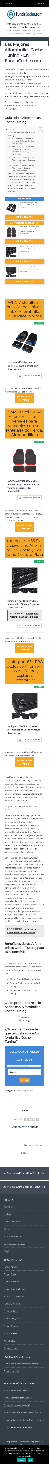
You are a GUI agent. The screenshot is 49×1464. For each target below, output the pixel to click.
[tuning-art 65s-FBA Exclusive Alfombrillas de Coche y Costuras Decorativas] (24, 706)
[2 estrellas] (32, 1132)
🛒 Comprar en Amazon (29, 375)
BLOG (6, 1251)
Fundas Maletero (11, 1333)
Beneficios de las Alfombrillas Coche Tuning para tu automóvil (22, 175)
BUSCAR (24, 1080)
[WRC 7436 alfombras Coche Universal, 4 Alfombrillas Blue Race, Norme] (24, 342)
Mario (24, 1110)
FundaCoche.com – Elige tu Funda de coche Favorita (24, 25)
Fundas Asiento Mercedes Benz (18, 1427)
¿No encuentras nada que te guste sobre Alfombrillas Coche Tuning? (21, 188)
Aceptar (21, 1460)
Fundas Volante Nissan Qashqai (18, 1397)
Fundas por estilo (11, 1371)
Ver (30, 1460)
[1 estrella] (16, 1132)
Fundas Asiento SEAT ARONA (17, 1390)
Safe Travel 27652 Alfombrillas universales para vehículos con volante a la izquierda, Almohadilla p (24, 150)
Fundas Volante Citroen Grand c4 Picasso (22, 1412)
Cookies (7, 1214)
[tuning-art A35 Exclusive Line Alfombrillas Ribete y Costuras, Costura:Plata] (24, 580)
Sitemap (7, 1229)
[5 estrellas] (15, 1147)
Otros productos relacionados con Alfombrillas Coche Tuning (21, 181)
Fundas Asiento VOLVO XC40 (17, 1405)
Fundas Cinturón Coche (14, 1289)
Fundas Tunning (11, 1326)
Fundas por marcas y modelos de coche (21, 1363)
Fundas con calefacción (14, 1296)
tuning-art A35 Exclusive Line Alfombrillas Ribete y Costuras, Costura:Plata (23, 160)
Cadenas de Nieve (12, 1348)
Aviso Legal (9, 1206)
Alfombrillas (9, 1340)
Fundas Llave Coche (13, 1303)
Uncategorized (25, 1090)
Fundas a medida (11, 1281)
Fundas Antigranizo (12, 1318)
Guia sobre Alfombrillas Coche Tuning (21, 134)
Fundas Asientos (11, 1266)
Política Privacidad (12, 1221)
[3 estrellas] (16, 1140)
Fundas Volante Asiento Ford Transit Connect (24, 1420)
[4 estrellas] (32, 1140)
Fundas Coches (10, 1274)
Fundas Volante (11, 1311)
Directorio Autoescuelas (14, 1244)
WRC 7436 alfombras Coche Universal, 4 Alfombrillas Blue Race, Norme (23, 141)
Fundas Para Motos (12, 1236)
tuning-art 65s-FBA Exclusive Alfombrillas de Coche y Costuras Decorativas (23, 168)
